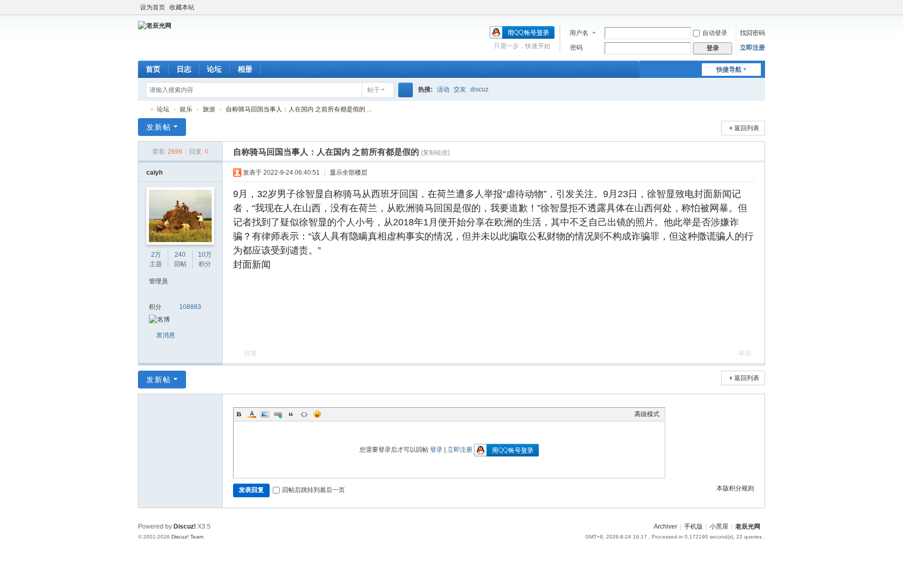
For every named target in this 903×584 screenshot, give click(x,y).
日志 (184, 69)
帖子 (373, 90)
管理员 (158, 281)
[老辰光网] (154, 25)
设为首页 (152, 7)
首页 (153, 69)
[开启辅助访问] (762, 7)
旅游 (209, 109)
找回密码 (752, 33)
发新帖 (158, 127)
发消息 (165, 335)
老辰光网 (142, 109)
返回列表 (746, 128)
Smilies (317, 414)
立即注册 (752, 47)
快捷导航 (729, 69)
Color (252, 414)
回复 (251, 353)
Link (278, 414)
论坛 (214, 69)
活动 (443, 89)
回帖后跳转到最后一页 (313, 490)
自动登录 (714, 33)
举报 (744, 353)
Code (304, 414)
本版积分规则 (735, 488)
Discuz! (184, 526)
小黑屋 (719, 526)
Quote (291, 414)
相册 (245, 69)
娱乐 (186, 109)
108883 (190, 307)
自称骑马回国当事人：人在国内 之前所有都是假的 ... (299, 109)
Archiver (665, 526)
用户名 (579, 33)
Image (265, 414)
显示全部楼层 (348, 172)
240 (180, 254)
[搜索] (405, 90)
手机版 (693, 526)
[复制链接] (435, 152)
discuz (479, 89)
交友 (460, 89)
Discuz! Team (187, 537)
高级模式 (646, 414)
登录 (436, 449)
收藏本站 (181, 7)
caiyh (154, 172)
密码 (576, 47)
